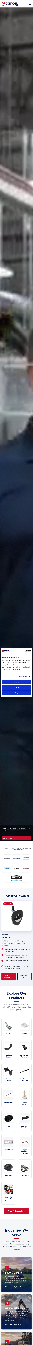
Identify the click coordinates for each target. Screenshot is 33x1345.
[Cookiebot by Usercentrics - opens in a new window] (23, 651)
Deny (16, 693)
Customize (15, 687)
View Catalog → (8, 976)
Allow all (16, 682)
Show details (23, 676)
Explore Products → (9, 838)
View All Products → (16, 1211)
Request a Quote (23, 976)
